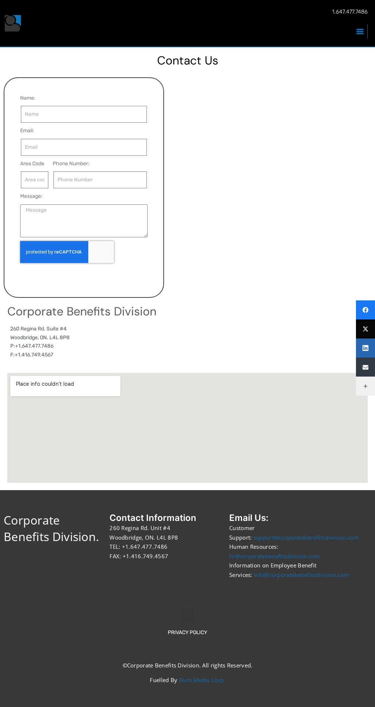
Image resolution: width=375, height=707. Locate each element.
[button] (188, 615)
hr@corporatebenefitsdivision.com (274, 556)
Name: (28, 98)
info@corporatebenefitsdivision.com (301, 574)
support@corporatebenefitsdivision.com (306, 537)
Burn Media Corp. (202, 680)
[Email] (365, 367)
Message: (31, 196)
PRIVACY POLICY (187, 632)
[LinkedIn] (365, 348)
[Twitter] (365, 328)
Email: (27, 130)
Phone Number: (71, 163)
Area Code (32, 163)
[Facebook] (365, 309)
